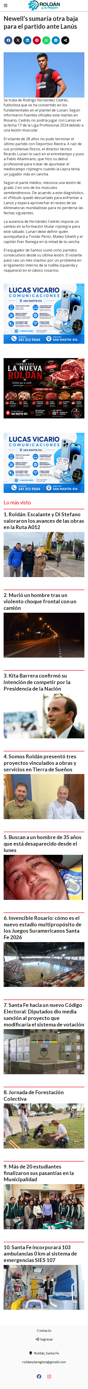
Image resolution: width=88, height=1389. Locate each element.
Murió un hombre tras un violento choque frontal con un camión (40, 601)
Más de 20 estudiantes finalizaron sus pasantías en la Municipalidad (39, 1173)
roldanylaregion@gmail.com (44, 1362)
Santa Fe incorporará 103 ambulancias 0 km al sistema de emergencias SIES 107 (40, 1253)
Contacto (44, 1330)
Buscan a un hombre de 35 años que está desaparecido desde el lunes (42, 843)
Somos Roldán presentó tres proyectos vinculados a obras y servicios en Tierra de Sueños (40, 762)
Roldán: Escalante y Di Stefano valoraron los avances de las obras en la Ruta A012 (44, 520)
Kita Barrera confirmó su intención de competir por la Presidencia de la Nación (37, 682)
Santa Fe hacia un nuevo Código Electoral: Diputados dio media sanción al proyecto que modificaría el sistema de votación (44, 1014)
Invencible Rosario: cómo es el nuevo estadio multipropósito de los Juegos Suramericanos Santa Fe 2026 (42, 927)
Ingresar (46, 1339)
